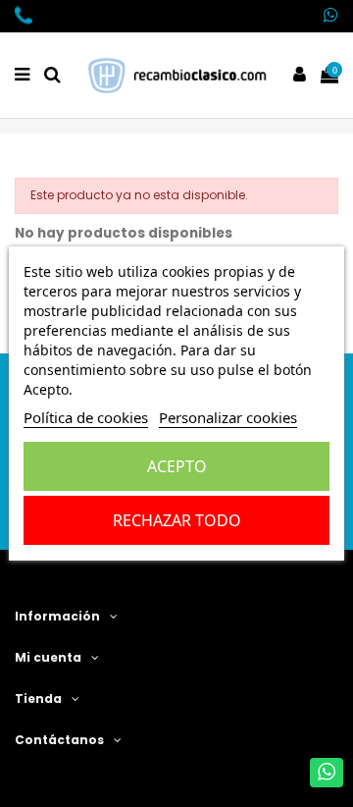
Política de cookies (86, 417)
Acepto (177, 466)
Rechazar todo (177, 520)
